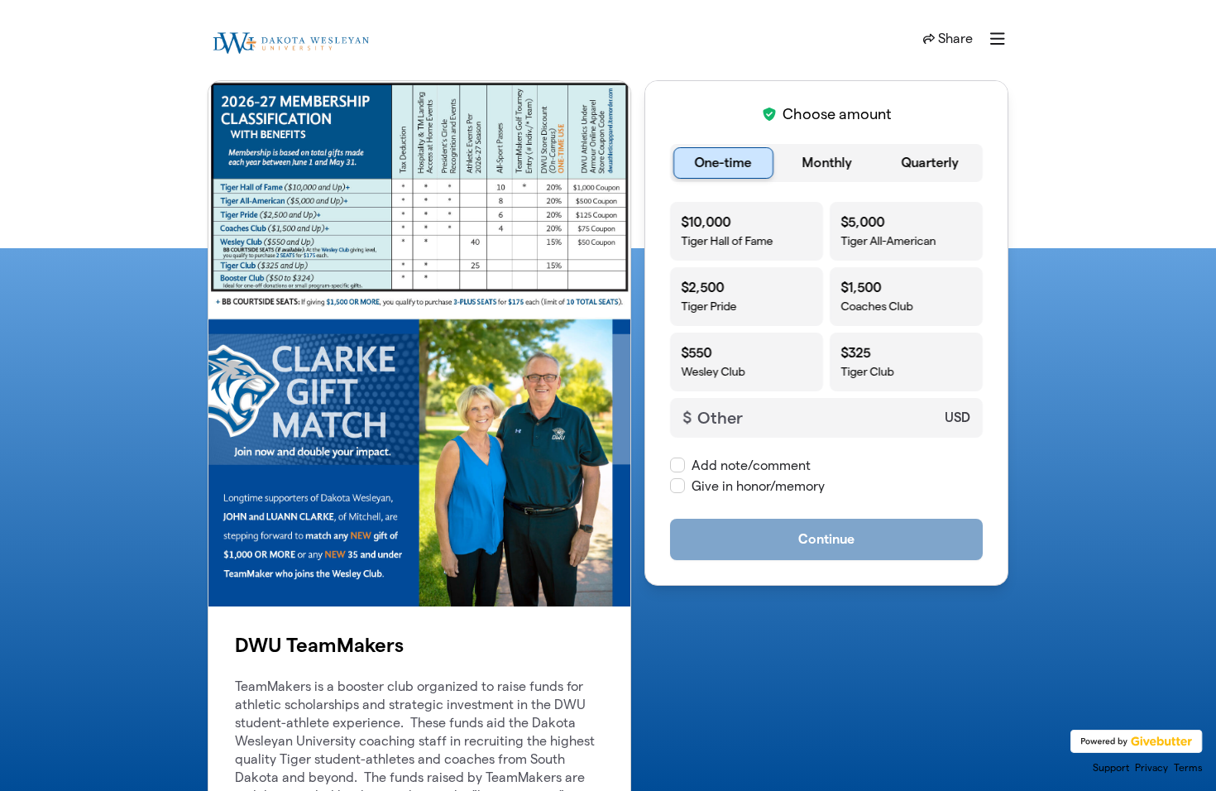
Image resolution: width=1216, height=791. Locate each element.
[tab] (723, 163)
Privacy (1151, 767)
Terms (1188, 767)
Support (1111, 767)
